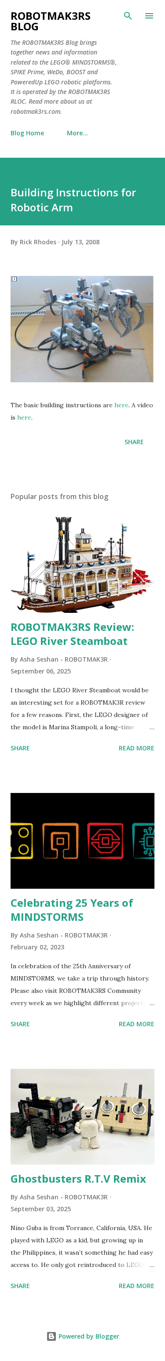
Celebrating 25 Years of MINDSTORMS (72, 909)
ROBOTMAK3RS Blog (51, 20)
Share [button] (134, 442)
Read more (136, 748)
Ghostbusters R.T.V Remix (78, 1178)
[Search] (128, 16)
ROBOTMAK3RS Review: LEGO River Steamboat (72, 633)
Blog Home (27, 133)
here (121, 405)
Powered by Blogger (88, 1336)
